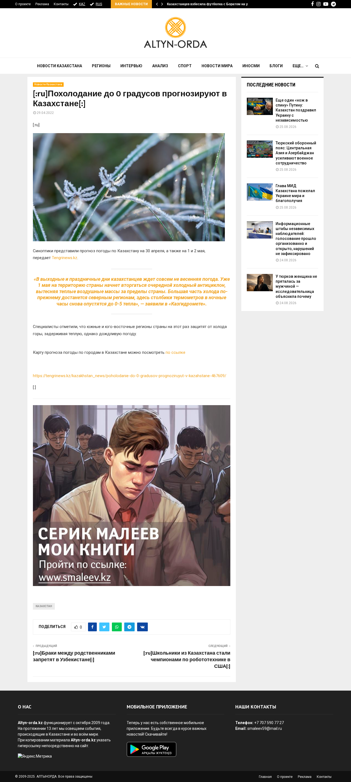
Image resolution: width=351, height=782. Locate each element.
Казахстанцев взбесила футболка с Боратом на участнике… (216, 4)
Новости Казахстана (59, 66)
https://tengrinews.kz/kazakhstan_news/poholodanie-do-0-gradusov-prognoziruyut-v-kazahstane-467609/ (129, 375)
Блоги (276, 66)
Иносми (251, 66)
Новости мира (217, 66)
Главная (265, 777)
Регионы (101, 66)
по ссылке (175, 352)
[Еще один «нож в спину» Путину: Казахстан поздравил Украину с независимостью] (260, 106)
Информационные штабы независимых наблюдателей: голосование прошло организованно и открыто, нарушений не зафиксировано (296, 239)
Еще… (298, 66)
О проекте (23, 4)
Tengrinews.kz (64, 257)
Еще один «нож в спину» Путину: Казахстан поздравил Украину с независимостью (296, 110)
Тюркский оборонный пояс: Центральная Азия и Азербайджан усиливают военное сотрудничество (296, 153)
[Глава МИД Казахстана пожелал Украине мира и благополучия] (260, 192)
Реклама (42, 4)
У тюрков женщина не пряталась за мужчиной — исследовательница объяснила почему (296, 286)
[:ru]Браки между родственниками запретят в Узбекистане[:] (74, 656)
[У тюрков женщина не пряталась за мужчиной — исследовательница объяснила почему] (260, 282)
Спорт (185, 66)
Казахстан (44, 606)
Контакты (61, 4)
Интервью (131, 66)
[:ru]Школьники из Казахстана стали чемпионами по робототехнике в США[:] (186, 660)
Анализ (160, 66)
